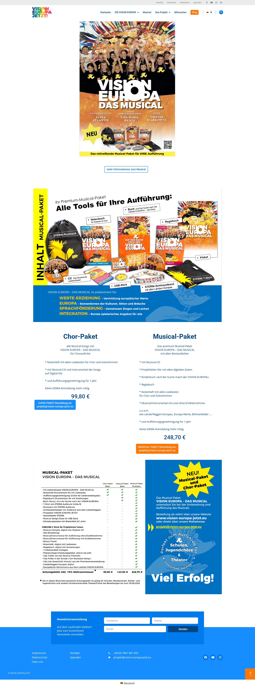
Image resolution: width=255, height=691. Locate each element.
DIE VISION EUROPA (125, 12)
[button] (221, 12)
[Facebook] (206, 657)
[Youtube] (213, 657)
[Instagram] (220, 657)
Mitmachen (180, 12)
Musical (147, 12)
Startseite (105, 12)
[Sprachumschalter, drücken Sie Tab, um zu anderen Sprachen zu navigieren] (209, 12)
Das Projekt (161, 12)
